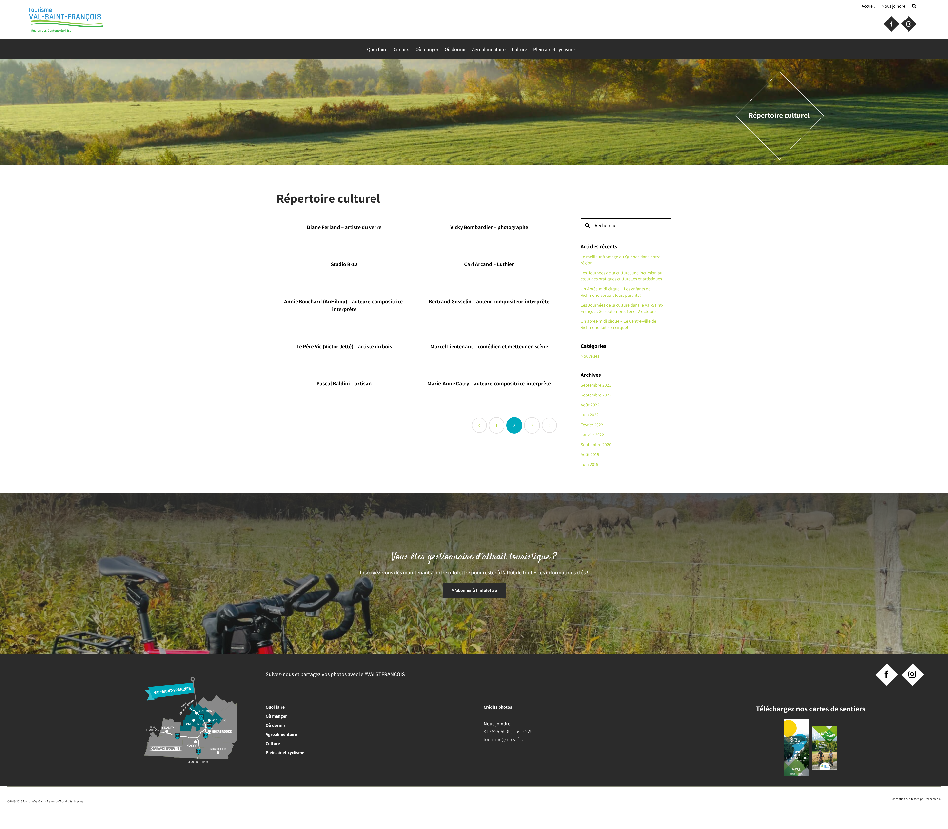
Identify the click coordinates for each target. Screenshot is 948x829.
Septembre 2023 (596, 385)
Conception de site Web (905, 799)
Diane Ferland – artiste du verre (344, 227)
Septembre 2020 (596, 444)
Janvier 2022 (592, 434)
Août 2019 (590, 454)
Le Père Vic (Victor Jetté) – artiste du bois (344, 346)
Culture (273, 743)
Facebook (891, 23)
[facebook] (886, 674)
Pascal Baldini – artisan (344, 383)
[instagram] (912, 674)
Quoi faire (275, 707)
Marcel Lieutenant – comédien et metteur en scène (489, 346)
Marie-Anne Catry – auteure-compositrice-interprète (489, 383)
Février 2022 (592, 425)
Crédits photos (498, 707)
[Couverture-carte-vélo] (824, 728)
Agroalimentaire (281, 734)
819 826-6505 (497, 731)
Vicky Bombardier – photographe (489, 227)
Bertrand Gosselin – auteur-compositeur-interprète (489, 301)
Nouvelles (590, 356)
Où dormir (275, 725)
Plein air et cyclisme (285, 752)
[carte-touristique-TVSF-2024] (796, 721)
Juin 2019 (589, 464)
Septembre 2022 (596, 395)
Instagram (908, 23)
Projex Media (933, 799)
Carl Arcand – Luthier (489, 264)
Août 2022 (590, 405)
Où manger (276, 716)
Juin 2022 (590, 414)
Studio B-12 (344, 264)
